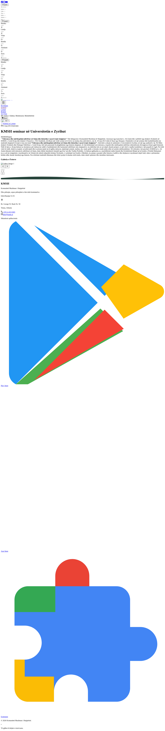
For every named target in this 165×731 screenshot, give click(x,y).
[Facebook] (2, 2)
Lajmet (3, 110)
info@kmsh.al (8, 215)
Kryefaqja (4, 106)
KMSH (3, 108)
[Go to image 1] (2, 169)
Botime (3, 112)
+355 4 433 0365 (9, 212)
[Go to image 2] (3, 169)
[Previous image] (3, 166)
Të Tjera (4, 114)
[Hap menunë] (3, 103)
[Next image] (7, 166)
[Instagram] (4, 2)
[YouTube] (6, 2)
